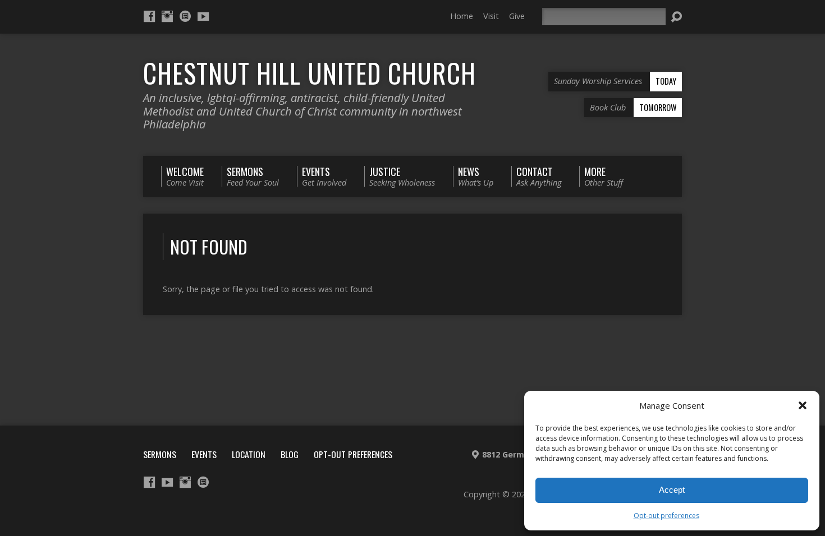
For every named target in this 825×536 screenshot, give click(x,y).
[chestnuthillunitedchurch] (185, 16)
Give (517, 16)
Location (248, 454)
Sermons (159, 454)
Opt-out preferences (666, 515)
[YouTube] (203, 16)
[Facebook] (149, 16)
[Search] (676, 16)
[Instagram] (167, 16)
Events (204, 454)
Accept (672, 490)
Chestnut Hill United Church (309, 73)
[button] (802, 405)
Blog (290, 454)
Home (461, 16)
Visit (491, 16)
